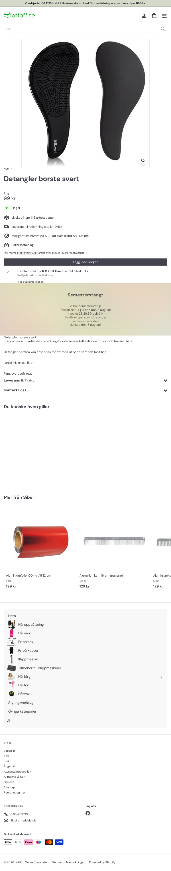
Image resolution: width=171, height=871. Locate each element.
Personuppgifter (14, 792)
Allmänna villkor (14, 777)
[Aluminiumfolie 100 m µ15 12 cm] (40, 548)
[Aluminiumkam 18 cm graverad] (114, 548)
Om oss (9, 782)
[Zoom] (143, 160)
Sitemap (9, 787)
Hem (7, 168)
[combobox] (85, 28)
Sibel (28, 497)
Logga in (9, 751)
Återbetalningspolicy (17, 771)
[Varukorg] (154, 15)
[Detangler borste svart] (31, 449)
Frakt (7, 761)
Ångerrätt (10, 766)
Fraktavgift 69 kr (27, 253)
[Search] (162, 28)
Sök (6, 756)
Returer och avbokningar (68, 862)
